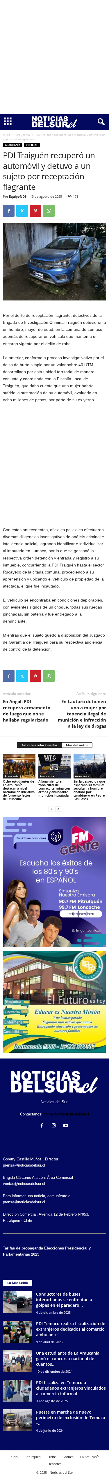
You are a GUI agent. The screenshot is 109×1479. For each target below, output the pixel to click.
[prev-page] (51, 809)
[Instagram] (55, 1126)
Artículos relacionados (39, 745)
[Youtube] (66, 1126)
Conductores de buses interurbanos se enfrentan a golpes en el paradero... (64, 1299)
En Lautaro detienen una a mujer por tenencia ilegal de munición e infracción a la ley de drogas (82, 713)
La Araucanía (89, 1456)
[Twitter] (22, 211)
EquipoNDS (17, 196)
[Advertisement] (54, 57)
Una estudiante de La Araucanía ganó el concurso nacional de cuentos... (67, 1358)
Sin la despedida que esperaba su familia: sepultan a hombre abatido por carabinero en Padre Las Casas (89, 790)
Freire (51, 1456)
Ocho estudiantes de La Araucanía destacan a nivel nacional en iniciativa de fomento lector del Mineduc (19, 790)
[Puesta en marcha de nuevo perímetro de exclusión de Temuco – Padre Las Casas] (17, 1420)
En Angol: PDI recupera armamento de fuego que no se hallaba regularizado (26, 710)
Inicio (6, 135)
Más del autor (77, 745)
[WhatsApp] (49, 211)
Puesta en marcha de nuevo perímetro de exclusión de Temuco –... (70, 1417)
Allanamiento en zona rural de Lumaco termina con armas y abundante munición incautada (54, 788)
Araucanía (23, 135)
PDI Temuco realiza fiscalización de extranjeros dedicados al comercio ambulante (70, 1329)
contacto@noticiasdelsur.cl (66, 1114)
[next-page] (58, 809)
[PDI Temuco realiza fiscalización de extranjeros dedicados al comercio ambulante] (17, 1332)
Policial (32, 145)
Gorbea (68, 1456)
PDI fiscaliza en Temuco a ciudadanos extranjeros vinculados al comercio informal (71, 1388)
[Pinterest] (35, 211)
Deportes (54, 1463)
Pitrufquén (32, 1456)
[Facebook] (9, 211)
